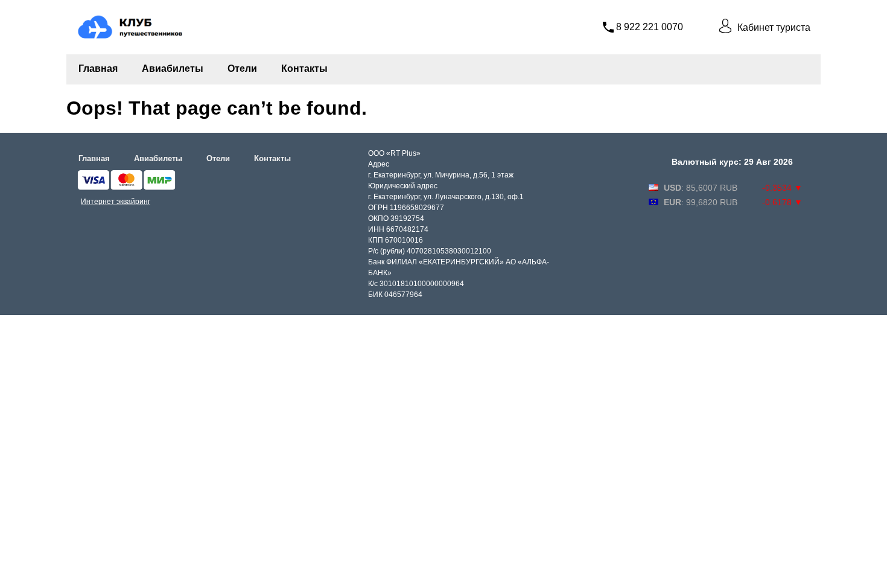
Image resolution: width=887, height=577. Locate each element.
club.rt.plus (98, 16)
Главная (98, 68)
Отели (242, 68)
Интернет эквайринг (115, 201)
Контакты (304, 68)
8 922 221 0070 (649, 27)
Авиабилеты (172, 68)
